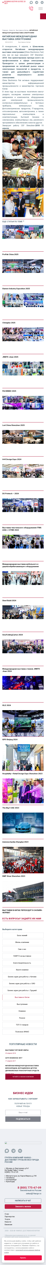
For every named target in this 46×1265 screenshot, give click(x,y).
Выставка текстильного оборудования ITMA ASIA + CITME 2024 (21, 529)
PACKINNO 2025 (9, 391)
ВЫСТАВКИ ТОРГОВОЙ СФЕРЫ (17, 1050)
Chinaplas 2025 (8, 323)
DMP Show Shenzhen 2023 (13, 876)
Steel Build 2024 (9, 601)
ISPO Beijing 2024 (9, 739)
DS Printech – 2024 (10, 494)
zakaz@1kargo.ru (33, 1193)
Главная (5, 30)
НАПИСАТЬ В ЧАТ (23, 1201)
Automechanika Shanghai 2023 (15, 842)
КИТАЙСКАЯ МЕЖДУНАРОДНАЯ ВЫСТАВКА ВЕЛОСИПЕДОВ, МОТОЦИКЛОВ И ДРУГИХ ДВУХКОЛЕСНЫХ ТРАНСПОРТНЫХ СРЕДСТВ (22, 1068)
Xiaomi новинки (22, 970)
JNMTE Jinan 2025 (10, 357)
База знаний (22, 935)
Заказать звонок (23, 1206)
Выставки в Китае (22, 30)
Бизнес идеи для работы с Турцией (22, 990)
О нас (7, 1214)
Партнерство (10, 1216)
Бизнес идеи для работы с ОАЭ (22, 983)
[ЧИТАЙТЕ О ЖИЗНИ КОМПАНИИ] (6, 1078)
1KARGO (19, 1231)
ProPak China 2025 (10, 254)
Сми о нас (22, 949)
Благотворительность (22, 963)
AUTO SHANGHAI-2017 (13, 1058)
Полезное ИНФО (22, 1032)
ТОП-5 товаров (22, 1025)
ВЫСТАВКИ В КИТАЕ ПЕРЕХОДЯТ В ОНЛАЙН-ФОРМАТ (22, 911)
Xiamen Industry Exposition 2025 (16, 289)
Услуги (7, 1219)
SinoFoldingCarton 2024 (12, 635)
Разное (22, 1018)
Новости (12, 30)
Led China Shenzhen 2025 (13, 425)
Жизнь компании (22, 942)
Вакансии (8, 1224)
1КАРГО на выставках (22, 956)
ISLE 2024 (6, 705)
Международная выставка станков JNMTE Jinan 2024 (21, 670)
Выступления (22, 1004)
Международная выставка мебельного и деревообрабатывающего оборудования (20, 565)
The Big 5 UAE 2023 (10, 808)
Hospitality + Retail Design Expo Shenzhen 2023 (22, 774)
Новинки (22, 1011)
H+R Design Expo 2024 (11, 459)
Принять (23, 1258)
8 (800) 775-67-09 (11, 1172)
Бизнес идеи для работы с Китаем (22, 977)
